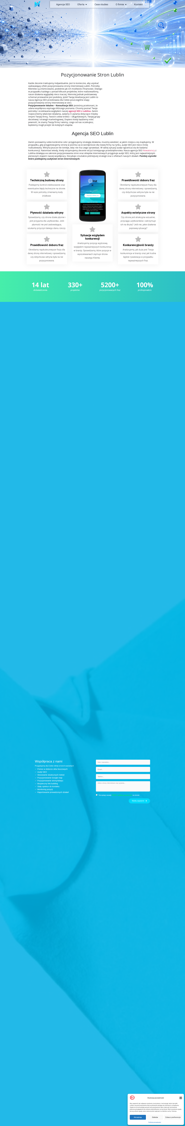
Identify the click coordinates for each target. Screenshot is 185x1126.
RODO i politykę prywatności (122, 795)
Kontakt (138, 4)
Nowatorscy (149, 150)
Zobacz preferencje (173, 1117)
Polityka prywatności (154, 1122)
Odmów (155, 1117)
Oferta (80, 4)
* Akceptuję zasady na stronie (118, 795)
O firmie (120, 4)
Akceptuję (138, 1117)
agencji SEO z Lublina (80, 111)
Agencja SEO (63, 4)
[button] (181, 1098)
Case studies (101, 4)
